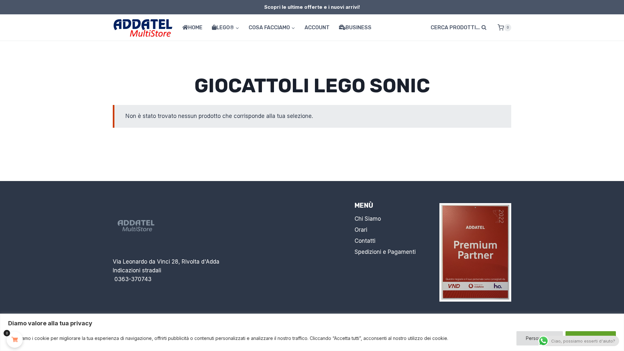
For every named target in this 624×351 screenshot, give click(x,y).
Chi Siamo (368, 218)
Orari (361, 230)
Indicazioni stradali (137, 270)
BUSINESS (358, 27)
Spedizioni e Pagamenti (385, 252)
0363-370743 (132, 279)
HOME (195, 27)
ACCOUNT (317, 27)
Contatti (365, 241)
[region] (312, 332)
